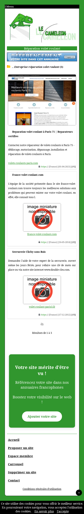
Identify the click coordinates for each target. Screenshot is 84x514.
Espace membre (20, 456)
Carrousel (15, 464)
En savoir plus (44, 511)
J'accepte (63, 511)
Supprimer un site (22, 472)
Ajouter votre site (42, 416)
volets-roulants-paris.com (23, 163)
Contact (14, 480)
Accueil (13, 440)
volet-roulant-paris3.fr (42, 306)
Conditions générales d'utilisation (42, 489)
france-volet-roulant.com (42, 234)
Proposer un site (20, 448)
